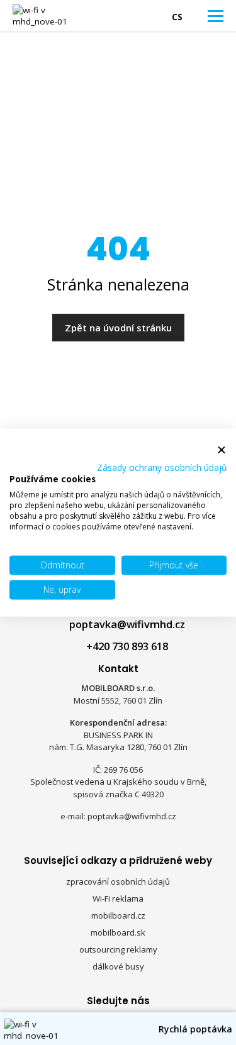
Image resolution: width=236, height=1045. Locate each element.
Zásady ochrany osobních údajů (162, 467)
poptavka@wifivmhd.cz (127, 624)
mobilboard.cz (118, 915)
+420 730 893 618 (127, 646)
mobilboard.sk (118, 932)
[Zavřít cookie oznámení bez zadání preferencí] (221, 450)
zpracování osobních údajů (118, 881)
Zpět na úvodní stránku (118, 327)
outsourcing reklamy (118, 949)
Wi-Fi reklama (118, 898)
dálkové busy (118, 966)
